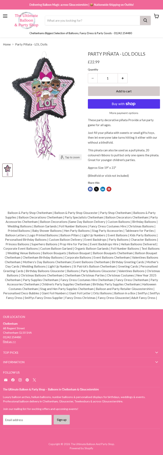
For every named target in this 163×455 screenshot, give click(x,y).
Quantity (93, 69)
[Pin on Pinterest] (109, 189)
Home (7, 44)
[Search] (145, 20)
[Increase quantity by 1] (123, 78)
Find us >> (9, 341)
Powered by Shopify (81, 448)
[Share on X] (96, 189)
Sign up (62, 419)
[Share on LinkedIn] (102, 189)
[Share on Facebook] (90, 189)
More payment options (124, 113)
